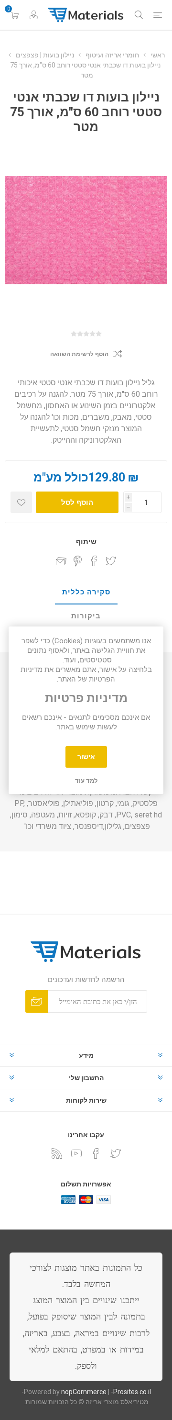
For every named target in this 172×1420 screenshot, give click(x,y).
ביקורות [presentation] (86, 616)
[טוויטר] (115, 1153)
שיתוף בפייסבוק (94, 561)
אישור (86, 756)
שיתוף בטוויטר (111, 561)
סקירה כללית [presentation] (86, 592)
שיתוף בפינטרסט (78, 561)
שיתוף (86, 541)
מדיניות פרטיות (86, 698)
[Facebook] (96, 1153)
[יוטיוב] (76, 1153)
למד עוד (86, 780)
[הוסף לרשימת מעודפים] (21, 502)
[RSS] (56, 1153)
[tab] (86, 592)
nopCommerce (84, 1392)
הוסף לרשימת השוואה (79, 354)
